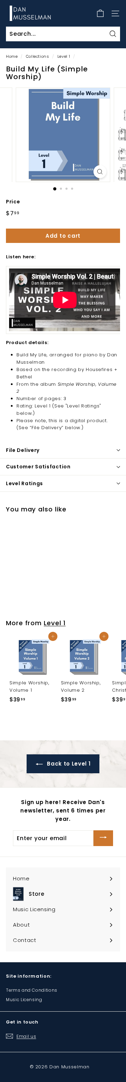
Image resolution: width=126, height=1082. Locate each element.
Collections (37, 56)
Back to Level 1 (68, 763)
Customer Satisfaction (38, 466)
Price (13, 201)
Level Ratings (24, 483)
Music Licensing (24, 1000)
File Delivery (23, 450)
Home (12, 56)
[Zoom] (99, 171)
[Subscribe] (103, 838)
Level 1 (63, 56)
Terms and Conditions (31, 990)
